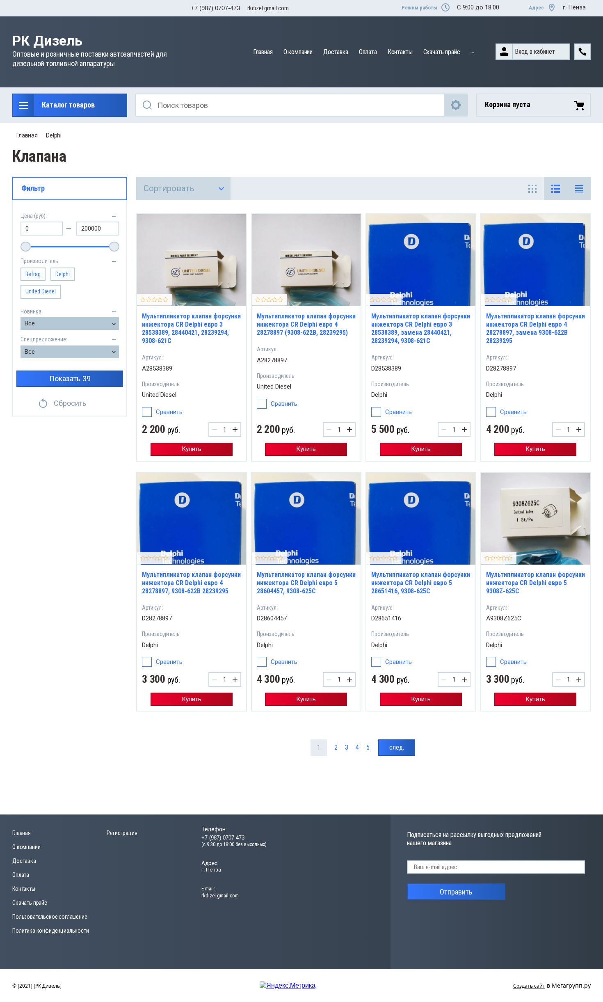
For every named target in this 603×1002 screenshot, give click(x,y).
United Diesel (40, 291)
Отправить (456, 892)
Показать (70, 378)
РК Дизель (47, 40)
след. (396, 747)
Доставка (335, 52)
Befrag (33, 274)
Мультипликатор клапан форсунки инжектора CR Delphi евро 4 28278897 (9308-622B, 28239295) (306, 324)
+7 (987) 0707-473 (215, 8)
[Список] (555, 188)
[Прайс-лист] (579, 188)
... (472, 51)
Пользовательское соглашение (49, 917)
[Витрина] (532, 188)
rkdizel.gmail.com (268, 8)
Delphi (54, 135)
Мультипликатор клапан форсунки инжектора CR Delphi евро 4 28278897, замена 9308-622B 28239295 (535, 328)
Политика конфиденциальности (50, 930)
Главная (263, 52)
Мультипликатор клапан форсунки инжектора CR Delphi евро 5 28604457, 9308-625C (306, 583)
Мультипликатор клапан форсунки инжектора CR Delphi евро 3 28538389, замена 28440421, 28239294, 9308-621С (420, 328)
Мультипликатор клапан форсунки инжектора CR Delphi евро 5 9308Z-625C (535, 583)
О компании (298, 52)
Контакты (400, 52)
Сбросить (70, 403)
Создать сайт (529, 985)
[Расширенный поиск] (456, 105)
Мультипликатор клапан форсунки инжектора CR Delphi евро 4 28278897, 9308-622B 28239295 (191, 583)
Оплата (368, 52)
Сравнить (169, 412)
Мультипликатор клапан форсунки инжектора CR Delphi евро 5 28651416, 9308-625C (420, 583)
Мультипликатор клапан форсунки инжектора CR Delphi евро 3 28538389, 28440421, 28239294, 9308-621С (191, 328)
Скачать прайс (441, 52)
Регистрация (122, 833)
